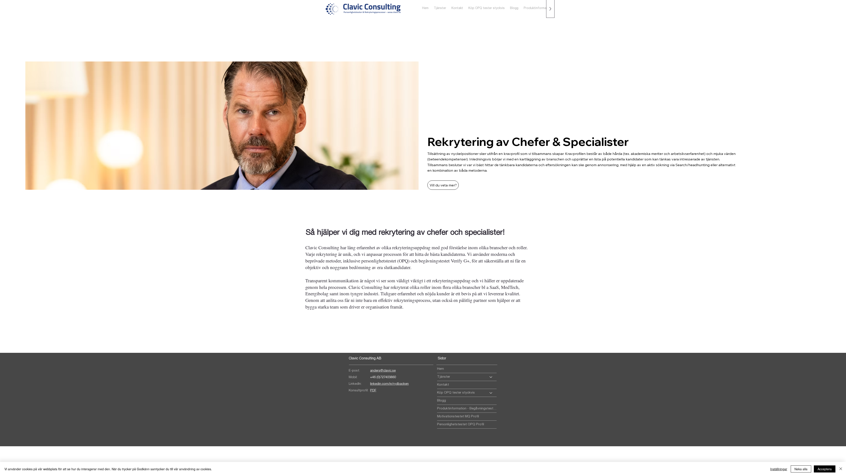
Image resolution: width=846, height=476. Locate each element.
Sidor (442, 358)
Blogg (441, 400)
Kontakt (443, 384)
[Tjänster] (491, 377)
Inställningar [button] (778, 469)
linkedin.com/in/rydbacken (389, 383)
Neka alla (800, 469)
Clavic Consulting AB (365, 358)
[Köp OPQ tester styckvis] (491, 393)
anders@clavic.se (383, 370)
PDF (373, 390)
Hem (440, 368)
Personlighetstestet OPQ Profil (460, 424)
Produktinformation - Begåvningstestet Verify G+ (467, 408)
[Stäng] (840, 468)
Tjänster (443, 376)
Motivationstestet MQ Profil (458, 416)
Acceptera (825, 469)
